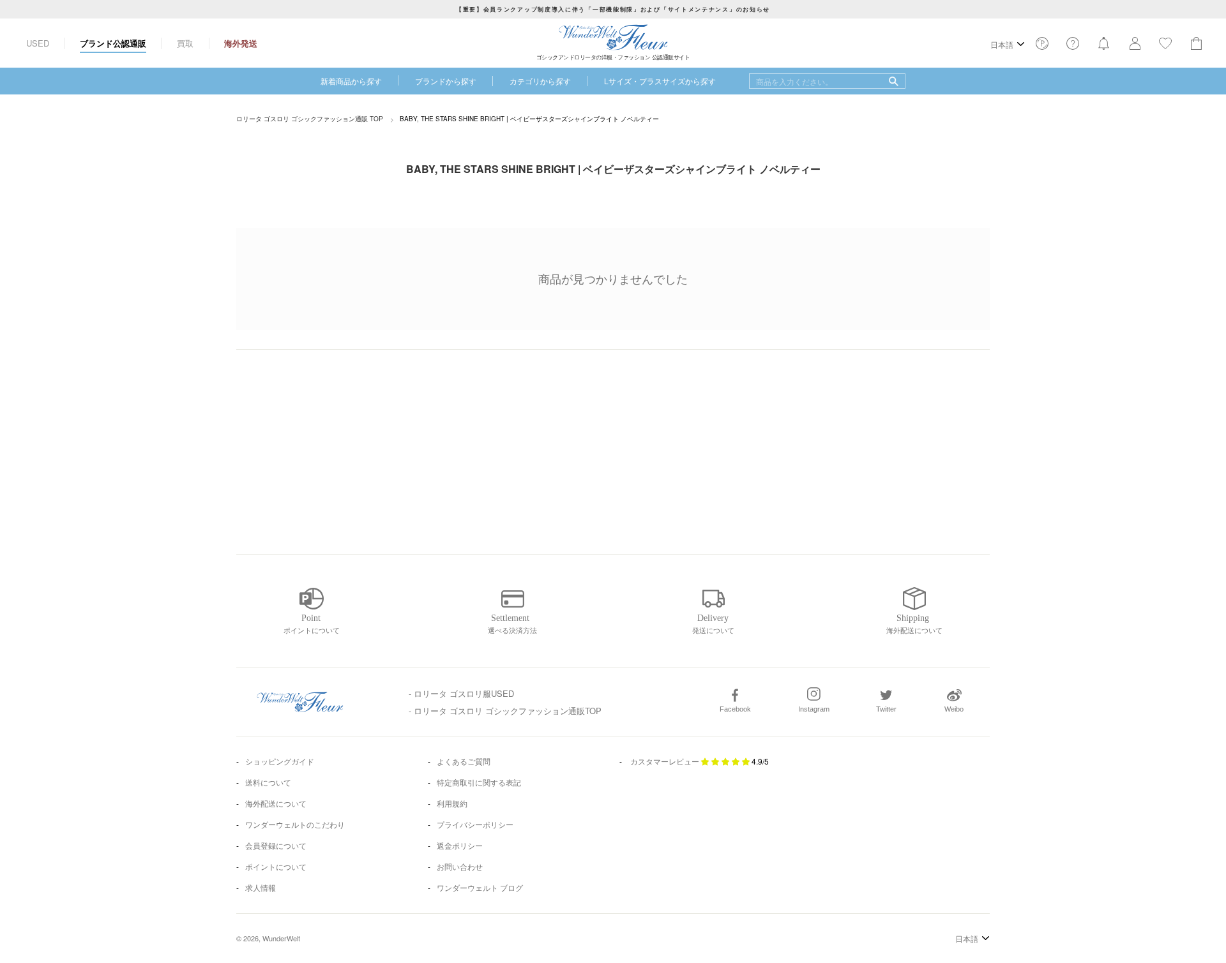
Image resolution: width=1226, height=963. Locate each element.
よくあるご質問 (463, 761)
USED (37, 43)
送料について (268, 782)
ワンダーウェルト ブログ (480, 887)
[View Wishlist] (1042, 47)
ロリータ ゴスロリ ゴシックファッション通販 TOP (309, 118)
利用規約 (452, 803)
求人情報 (260, 887)
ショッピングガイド (279, 761)
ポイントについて (275, 866)
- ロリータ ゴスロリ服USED (461, 693)
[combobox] (827, 81)
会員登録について (275, 845)
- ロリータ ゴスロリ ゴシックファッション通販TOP (505, 711)
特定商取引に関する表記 (479, 782)
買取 (185, 43)
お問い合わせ (460, 866)
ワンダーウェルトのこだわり (295, 824)
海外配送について (275, 803)
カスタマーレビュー (664, 761)
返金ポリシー (460, 845)
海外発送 (240, 43)
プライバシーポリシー (475, 824)
